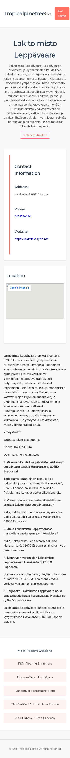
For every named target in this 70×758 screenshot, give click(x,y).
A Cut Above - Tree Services (35, 718)
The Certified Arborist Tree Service (35, 704)
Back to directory (35, 135)
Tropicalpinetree (24, 13)
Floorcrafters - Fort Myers (35, 677)
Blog (48, 13)
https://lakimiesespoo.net (31, 239)
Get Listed (62, 13)
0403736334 (23, 216)
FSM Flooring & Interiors (35, 663)
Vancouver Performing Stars (35, 690)
